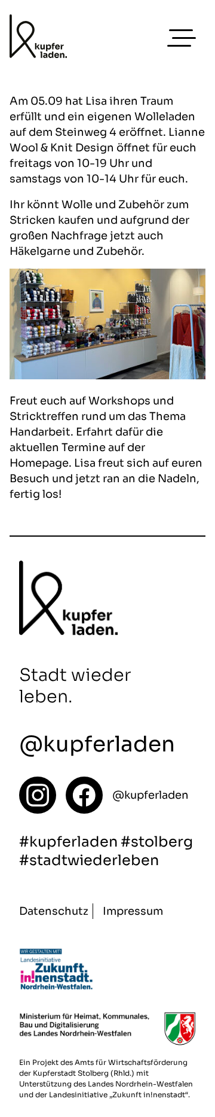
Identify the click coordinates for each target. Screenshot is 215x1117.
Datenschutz (53, 911)
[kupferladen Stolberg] (38, 38)
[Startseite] (37, 795)
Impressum (133, 911)
